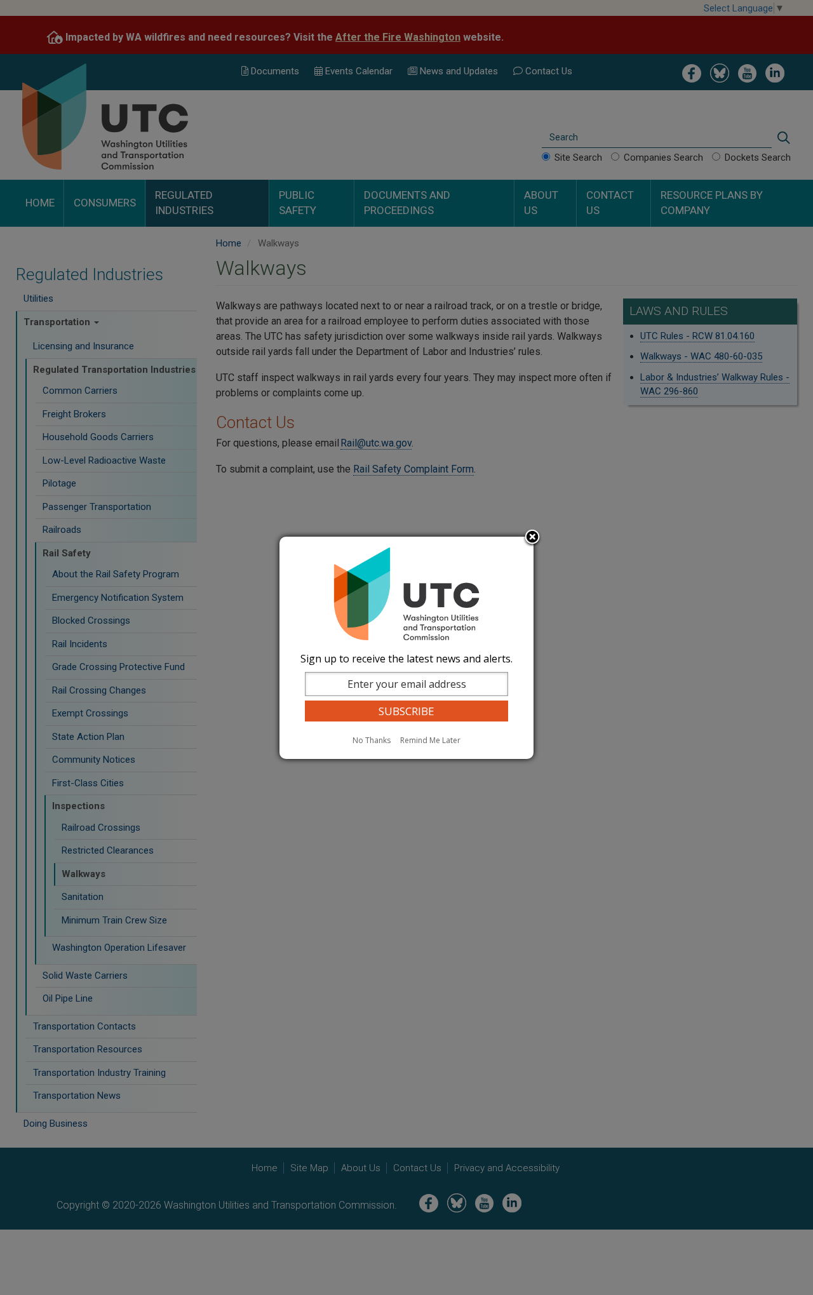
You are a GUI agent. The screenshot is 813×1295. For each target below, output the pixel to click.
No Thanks (372, 740)
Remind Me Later (430, 740)
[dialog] (406, 648)
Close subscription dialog (532, 537)
